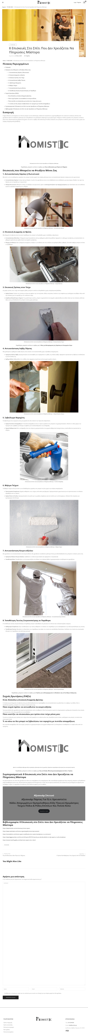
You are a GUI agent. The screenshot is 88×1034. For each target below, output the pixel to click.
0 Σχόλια (28, 56)
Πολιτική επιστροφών (8, 1027)
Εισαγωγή (8, 67)
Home (4, 60)
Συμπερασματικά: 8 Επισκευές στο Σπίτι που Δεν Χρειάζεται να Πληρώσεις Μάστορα (27, 106)
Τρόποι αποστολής (7, 1025)
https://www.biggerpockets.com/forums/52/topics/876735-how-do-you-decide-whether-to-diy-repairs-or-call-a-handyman (34, 837)
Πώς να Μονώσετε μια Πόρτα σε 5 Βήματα (56, 167)
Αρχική (4, 7)
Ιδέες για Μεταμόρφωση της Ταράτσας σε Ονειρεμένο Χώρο (56, 345)
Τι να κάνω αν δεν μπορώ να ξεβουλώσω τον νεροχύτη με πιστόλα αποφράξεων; (29, 103)
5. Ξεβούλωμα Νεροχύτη (14, 83)
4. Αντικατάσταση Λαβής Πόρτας (16, 80)
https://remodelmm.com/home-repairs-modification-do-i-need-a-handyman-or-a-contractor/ (27, 834)
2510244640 (71, 1022)
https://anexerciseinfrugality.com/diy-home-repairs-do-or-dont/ (19, 840)
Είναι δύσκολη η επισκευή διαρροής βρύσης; (19, 96)
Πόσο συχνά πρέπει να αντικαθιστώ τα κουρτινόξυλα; (22, 98)
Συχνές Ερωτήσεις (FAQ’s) (12, 93)
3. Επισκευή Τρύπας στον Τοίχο (16, 77)
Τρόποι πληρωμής (7, 1022)
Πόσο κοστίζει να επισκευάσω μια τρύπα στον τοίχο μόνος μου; (24, 101)
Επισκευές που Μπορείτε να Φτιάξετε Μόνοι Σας (18, 70)
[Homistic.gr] (44, 2)
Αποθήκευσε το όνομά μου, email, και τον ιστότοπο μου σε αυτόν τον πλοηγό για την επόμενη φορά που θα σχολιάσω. (32, 993)
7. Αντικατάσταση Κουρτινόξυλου (17, 88)
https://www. (6, 831)
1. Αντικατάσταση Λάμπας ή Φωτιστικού (18, 72)
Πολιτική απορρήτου (8, 1032)
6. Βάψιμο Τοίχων (12, 85)
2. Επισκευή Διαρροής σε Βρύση (16, 75)
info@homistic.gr (72, 1025)
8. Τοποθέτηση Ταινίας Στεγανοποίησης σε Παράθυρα (22, 90)
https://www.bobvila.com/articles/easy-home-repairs (16, 828)
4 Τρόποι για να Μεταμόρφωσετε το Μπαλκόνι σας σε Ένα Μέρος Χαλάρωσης (55, 693)
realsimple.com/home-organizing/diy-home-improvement (24, 831)
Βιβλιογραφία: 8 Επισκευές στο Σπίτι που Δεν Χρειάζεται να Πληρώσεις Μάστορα (26, 109)
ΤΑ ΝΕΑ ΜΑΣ (12, 44)
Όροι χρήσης (6, 1029)
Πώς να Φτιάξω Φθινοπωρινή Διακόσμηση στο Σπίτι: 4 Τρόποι (55, 771)
